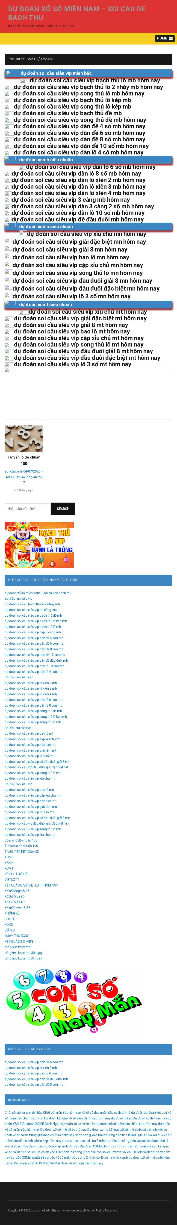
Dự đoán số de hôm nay (150, 1118)
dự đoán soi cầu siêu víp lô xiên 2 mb (31, 683)
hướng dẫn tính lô (118, 1135)
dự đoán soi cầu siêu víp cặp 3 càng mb (33, 632)
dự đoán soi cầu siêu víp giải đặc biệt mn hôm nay (79, 241)
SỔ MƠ (10, 930)
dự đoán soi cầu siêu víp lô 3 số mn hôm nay (71, 296)
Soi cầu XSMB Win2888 (27, 1157)
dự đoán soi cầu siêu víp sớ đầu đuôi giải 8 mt (37, 762)
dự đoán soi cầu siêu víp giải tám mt (30, 750)
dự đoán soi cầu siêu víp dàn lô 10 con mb (34, 666)
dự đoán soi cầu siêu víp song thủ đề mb (33, 711)
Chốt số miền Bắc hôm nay (62, 1112)
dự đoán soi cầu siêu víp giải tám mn (31, 806)
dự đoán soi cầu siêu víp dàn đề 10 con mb (35, 655)
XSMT (9, 868)
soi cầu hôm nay (135, 1146)
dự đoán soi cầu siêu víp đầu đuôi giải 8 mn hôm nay (82, 280)
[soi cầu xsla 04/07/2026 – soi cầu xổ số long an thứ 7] (24, 438)
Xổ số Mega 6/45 (17, 891)
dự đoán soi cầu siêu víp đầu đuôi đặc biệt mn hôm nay (85, 288)
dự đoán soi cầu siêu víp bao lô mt (29, 733)
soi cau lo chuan (73, 1141)
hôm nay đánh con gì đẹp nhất (83, 1135)
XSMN (9, 863)
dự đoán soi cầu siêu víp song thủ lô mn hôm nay (77, 272)
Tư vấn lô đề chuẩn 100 (21, 846)
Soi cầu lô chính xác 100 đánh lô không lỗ (56, 1152)
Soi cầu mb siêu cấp (19, 677)
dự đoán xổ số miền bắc (78, 1124)
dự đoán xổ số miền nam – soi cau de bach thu (38, 593)
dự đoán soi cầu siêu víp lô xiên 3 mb (31, 688)
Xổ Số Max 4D (15, 902)
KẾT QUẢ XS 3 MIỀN (19, 941)
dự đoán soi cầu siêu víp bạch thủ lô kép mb (36, 621)
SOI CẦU (11, 919)
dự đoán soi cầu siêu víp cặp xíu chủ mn (33, 795)
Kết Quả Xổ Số (141, 1135)
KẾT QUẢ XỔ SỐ (16, 874)
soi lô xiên (103, 1157)
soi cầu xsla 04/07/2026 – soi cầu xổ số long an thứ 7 (24, 477)
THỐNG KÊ (12, 913)
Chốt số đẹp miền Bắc (97, 1112)
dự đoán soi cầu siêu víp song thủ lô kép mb (36, 717)
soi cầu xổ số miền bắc (61, 1157)
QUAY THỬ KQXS (17, 936)
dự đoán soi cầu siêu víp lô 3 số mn (29, 812)
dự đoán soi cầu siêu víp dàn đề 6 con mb (34, 643)
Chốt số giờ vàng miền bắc (23, 1112)
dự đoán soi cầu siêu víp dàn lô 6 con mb (33, 700)
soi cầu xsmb (111, 1152)
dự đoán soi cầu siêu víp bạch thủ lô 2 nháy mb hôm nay (88, 87)
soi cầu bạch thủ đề (18, 1146)
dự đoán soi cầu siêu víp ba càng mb (31, 610)
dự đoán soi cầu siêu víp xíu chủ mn (30, 834)
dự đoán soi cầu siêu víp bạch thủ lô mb (33, 627)
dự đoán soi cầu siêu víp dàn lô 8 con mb (33, 705)
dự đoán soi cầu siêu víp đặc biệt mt (30, 745)
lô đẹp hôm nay (50, 1141)
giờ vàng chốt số (49, 1135)
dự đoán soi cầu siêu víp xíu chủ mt (30, 778)
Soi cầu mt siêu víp (18, 728)
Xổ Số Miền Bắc (56, 1163)
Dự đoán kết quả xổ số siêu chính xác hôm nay (77, 1118)
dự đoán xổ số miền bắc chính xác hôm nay (126, 1124)
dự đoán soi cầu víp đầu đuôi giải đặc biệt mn (37, 823)
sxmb (115, 1157)
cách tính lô (122, 1112)
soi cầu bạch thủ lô (155, 1141)
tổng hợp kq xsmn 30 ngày (24, 953)
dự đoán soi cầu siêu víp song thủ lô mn (33, 829)
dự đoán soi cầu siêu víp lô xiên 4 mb (31, 694)
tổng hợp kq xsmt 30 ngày (23, 958)
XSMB (9, 857)
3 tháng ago (25, 490)
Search (63, 509)
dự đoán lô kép (121, 1118)
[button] (165, 38)
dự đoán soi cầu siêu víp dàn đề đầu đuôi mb (36, 660)
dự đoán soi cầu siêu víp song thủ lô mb (33, 722)
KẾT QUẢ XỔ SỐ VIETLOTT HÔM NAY (31, 885)
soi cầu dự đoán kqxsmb (50, 1146)
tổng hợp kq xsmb (17, 947)
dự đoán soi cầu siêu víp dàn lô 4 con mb (33, 672)
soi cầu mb (94, 1152)
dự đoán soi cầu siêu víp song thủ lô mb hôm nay (79, 93)
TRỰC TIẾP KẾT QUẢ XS (22, 851)
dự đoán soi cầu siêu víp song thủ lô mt (32, 773)
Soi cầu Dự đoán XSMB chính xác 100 (95, 1146)
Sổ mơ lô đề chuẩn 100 (21, 840)
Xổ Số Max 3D (15, 896)
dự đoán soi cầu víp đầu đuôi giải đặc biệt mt (36, 767)
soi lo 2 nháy (87, 1157)
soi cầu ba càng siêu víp (124, 1141)
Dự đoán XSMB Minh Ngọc (41, 1124)
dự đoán (137, 1112)
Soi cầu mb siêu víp (18, 598)
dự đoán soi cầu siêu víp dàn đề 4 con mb (34, 638)
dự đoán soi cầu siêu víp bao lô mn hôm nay (70, 257)
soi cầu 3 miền (96, 1141)
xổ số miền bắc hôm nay (85, 1163)
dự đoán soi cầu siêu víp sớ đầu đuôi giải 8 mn (37, 818)
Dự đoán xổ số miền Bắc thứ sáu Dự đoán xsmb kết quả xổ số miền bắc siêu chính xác (101, 1129)
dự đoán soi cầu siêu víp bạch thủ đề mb (33, 615)
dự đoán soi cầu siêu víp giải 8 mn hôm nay (69, 249)
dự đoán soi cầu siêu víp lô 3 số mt (29, 756)
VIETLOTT (12, 879)
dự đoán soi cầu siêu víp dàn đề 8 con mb (34, 649)
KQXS (9, 924)
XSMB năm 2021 (23, 1163)
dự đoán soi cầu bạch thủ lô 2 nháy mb (32, 604)
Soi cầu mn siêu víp (18, 784)
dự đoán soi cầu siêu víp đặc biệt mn (30, 801)
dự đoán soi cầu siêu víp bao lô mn (29, 789)
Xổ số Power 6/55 (17, 908)
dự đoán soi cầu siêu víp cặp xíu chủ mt (33, 739)
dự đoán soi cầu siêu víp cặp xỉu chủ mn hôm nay (77, 265)
